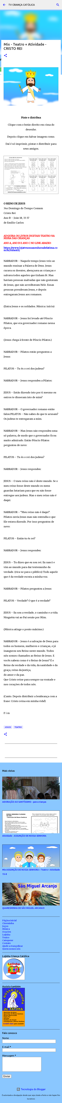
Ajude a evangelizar (12, 946)
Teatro (18, 727)
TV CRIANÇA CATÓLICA (21, 4)
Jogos (8, 727)
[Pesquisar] (58, 4)
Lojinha (6, 934)
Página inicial (9, 920)
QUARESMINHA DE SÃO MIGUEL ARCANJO (23, 908)
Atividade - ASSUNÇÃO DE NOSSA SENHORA (24, 836)
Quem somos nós (11, 949)
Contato (6, 943)
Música (6, 929)
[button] (5, 56)
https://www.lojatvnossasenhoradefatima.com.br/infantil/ (30, 249)
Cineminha (8, 923)
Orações (6, 931)
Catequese (7, 940)
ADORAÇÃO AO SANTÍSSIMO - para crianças (24, 802)
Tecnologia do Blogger (33, 1089)
